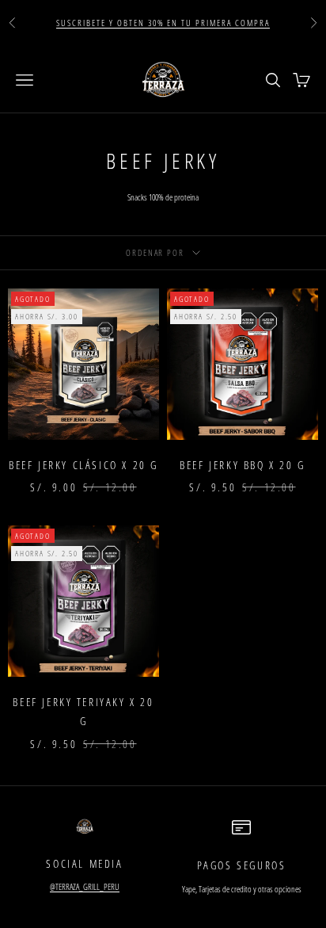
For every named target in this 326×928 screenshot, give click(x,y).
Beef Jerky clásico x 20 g (83, 464)
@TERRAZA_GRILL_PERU (84, 886)
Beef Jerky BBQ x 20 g (242, 464)
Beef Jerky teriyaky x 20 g (83, 711)
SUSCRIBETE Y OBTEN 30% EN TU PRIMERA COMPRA (163, 23)
